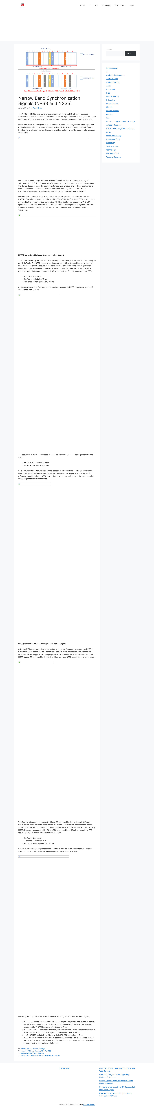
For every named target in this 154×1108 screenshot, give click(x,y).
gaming (109, 114)
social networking (113, 136)
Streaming (110, 143)
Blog (96, 5)
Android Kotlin (112, 79)
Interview (37, 1051)
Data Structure (112, 96)
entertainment (112, 104)
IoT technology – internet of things (120, 121)
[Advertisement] (77, 26)
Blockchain (110, 89)
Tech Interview (120, 5)
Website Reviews (113, 157)
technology (106, 5)
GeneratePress (89, 1105)
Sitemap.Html (64, 1068)
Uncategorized (112, 153)
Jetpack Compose (113, 125)
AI (89, 5)
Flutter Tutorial (112, 111)
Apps (132, 5)
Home (82, 5)
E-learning (110, 100)
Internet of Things (27, 1051)
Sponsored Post (113, 139)
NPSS (49, 1051)
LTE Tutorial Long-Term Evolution (120, 128)
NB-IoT (43, 1051)
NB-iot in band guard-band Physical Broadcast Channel (40, 1055)
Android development (115, 75)
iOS (107, 118)
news (108, 132)
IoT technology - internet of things (33, 1049)
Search (109, 49)
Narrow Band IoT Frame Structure (32, 1053)
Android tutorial (112, 82)
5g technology (112, 68)
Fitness (109, 107)
